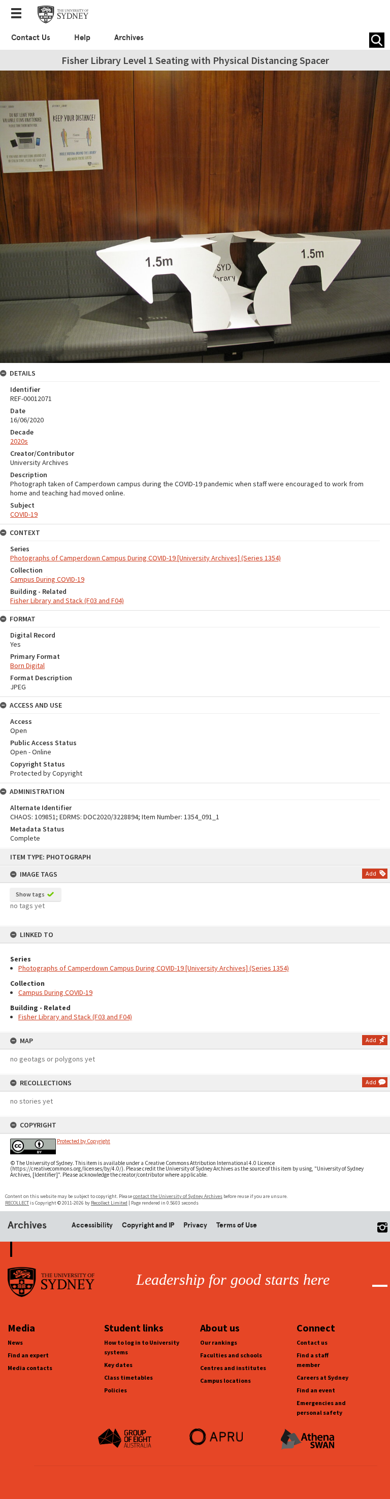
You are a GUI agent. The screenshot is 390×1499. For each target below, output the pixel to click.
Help (82, 37)
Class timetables (128, 1377)
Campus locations (225, 1380)
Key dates (118, 1365)
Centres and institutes (233, 1368)
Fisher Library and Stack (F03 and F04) (75, 1016)
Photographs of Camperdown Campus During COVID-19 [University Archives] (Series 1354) (153, 968)
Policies (115, 1390)
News (15, 1342)
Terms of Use (236, 1225)
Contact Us (30, 37)
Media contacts (30, 1368)
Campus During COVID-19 (55, 992)
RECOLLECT (17, 1203)
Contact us (312, 1342)
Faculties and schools (231, 1355)
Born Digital (27, 665)
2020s (19, 441)
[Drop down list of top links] (19, 14)
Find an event (316, 1390)
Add (371, 873)
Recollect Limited (109, 1203)
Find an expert (28, 1355)
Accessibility (92, 1225)
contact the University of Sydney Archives (177, 1196)
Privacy (195, 1225)
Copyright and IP (148, 1225)
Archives (129, 37)
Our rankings (218, 1342)
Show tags (30, 894)
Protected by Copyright (83, 1141)
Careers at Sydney (322, 1377)
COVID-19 (24, 514)
